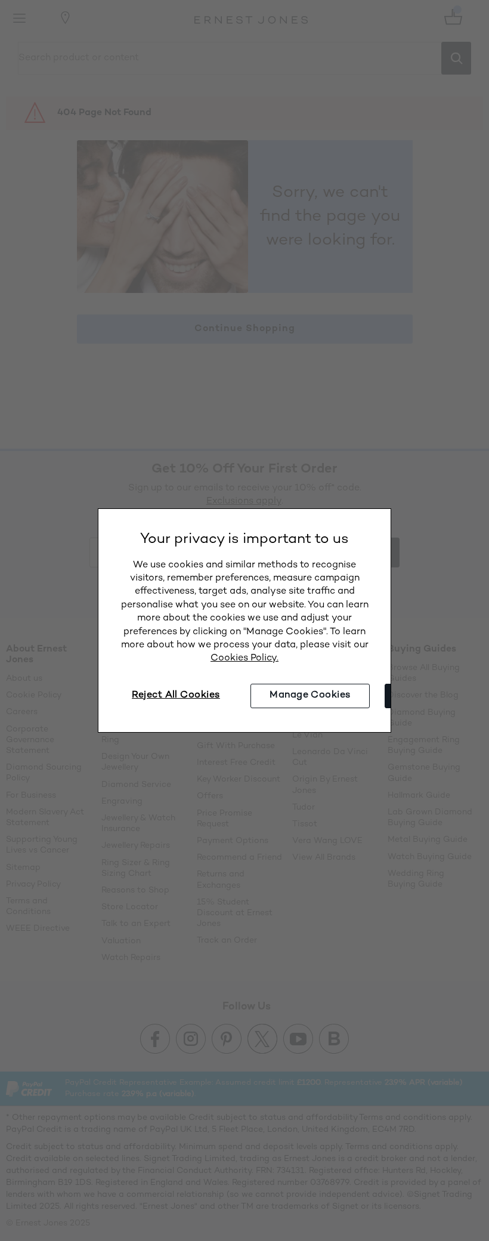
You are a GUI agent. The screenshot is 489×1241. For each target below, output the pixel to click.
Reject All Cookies (176, 695)
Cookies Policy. (244, 658)
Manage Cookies (310, 695)
